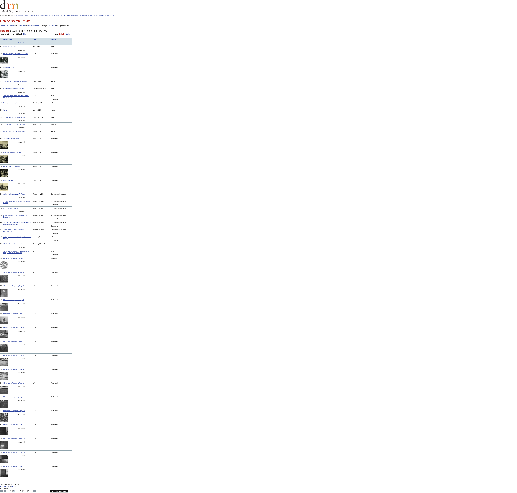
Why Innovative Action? (10, 208)
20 (5, 487)
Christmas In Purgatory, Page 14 (14, 424)
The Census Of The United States (14, 117)
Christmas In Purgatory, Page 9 (13, 369)
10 (1, 487)
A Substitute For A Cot (10, 180)
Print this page (59, 491)
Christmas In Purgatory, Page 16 (14, 452)
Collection (21, 43)
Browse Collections (34, 26)
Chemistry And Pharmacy (11, 166)
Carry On (6, 110)
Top (1, 491)
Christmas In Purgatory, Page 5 (13, 313)
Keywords (21, 26)
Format (53, 39)
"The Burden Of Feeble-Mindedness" (15, 81)
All (16, 487)
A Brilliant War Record (10, 46)
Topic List (52, 26)
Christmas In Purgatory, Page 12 (14, 411)
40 (12, 487)
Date (34, 39)
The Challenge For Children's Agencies (16, 124)
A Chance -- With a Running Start (14, 131)
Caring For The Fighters (11, 103)
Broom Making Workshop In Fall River (15, 54)
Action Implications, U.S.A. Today (14, 194)
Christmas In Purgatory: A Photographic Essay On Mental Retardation (16, 252)
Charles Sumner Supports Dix (13, 244)
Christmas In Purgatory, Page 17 (14, 466)
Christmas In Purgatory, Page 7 (13, 341)
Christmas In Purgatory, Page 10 (14, 383)
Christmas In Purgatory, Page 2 (13, 272)
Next (25, 34)
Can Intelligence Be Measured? (13, 88)
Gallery (68, 34)
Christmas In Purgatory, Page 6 (13, 327)
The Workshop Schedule (11, 138)
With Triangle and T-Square (12, 152)
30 (8, 487)
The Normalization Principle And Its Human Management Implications (17, 223)
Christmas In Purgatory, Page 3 (13, 286)
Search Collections (7, 26)
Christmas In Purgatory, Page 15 (14, 438)
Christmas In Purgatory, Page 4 (13, 300)
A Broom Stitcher (8, 67)
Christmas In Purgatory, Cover (13, 258)
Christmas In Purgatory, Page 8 (13, 355)
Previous (5, 491)
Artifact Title (7, 39)
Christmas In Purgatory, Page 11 (13, 397)
